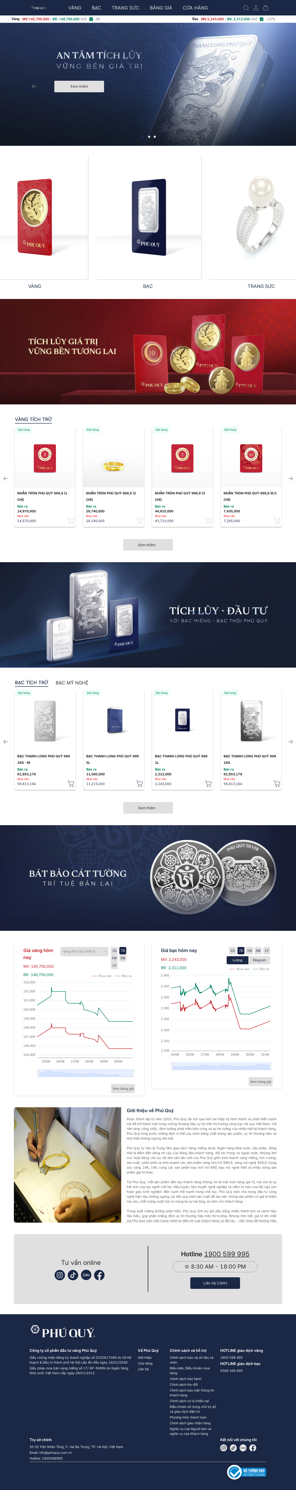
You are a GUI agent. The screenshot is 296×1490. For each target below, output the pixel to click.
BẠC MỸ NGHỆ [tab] (72, 683)
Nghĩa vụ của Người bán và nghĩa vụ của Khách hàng (190, 1431)
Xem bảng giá (123, 1088)
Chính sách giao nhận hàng (190, 1423)
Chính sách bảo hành (185, 1379)
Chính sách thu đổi (184, 1384)
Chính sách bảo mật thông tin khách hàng (192, 1392)
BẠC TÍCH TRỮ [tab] (31, 682)
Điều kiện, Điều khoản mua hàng (190, 1370)
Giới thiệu (145, 1357)
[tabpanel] (148, 476)
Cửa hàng (145, 1363)
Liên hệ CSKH (215, 1283)
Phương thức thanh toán (188, 1417)
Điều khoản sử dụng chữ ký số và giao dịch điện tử (193, 1409)
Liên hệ (143, 1369)
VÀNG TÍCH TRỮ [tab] (33, 419)
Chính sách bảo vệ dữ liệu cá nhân (191, 1360)
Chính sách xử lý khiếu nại (189, 1401)
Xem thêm (79, 86)
